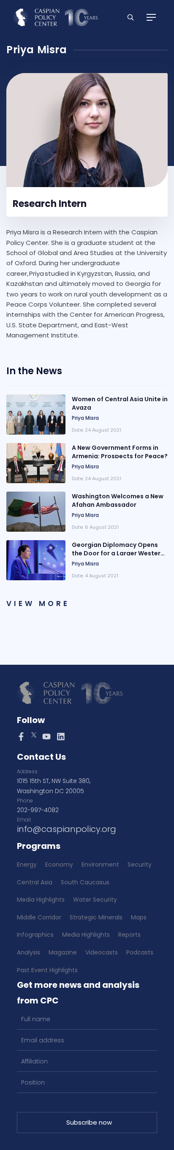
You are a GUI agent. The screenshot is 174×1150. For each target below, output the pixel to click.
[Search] (130, 17)
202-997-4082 (38, 810)
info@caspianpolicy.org (66, 829)
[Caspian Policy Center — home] (56, 17)
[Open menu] (151, 17)
